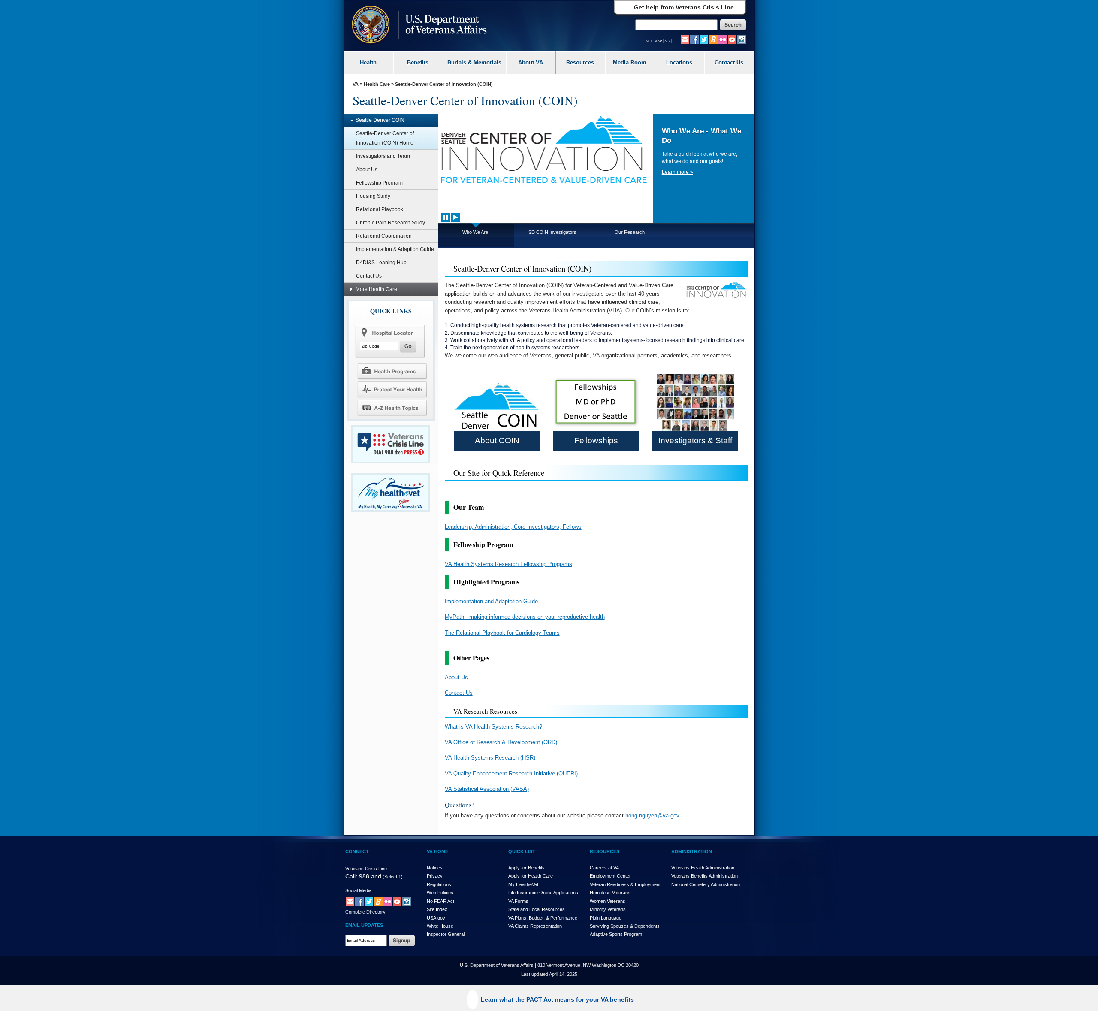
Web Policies (440, 892)
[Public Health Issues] (392, 389)
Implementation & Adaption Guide (395, 249)
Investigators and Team (383, 156)
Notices (435, 867)
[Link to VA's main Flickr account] (722, 39)
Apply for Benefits (526, 867)
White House (440, 926)
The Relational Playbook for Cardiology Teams (502, 633)
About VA (530, 62)
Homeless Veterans (610, 892)
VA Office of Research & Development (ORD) (501, 742)
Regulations (439, 884)
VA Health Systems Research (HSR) (490, 757)
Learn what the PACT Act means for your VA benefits (557, 999)
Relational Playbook (379, 209)
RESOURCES (604, 851)
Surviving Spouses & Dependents (625, 926)
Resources (580, 62)
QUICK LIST (521, 851)
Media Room (629, 62)
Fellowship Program (379, 183)
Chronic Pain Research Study (390, 223)
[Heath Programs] (392, 371)
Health (368, 62)
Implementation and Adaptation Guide (491, 601)
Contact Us (729, 62)
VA (356, 84)
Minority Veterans (608, 909)
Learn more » (677, 172)
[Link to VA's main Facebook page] (694, 39)
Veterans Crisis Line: (366, 868)
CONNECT (357, 851)
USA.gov (436, 917)
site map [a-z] (659, 40)
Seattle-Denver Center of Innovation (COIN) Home (385, 138)
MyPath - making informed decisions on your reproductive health (525, 617)
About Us (366, 169)
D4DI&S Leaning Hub (381, 263)
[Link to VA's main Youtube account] (732, 39)
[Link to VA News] (713, 39)
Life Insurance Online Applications (543, 892)
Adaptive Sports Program (616, 934)
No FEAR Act (440, 901)
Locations (679, 62)
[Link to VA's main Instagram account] (741, 39)
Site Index (437, 909)
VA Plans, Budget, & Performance (542, 917)
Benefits (417, 62)
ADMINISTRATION (691, 851)
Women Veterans (607, 901)
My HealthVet (523, 884)
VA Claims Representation (535, 926)
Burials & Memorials (474, 62)
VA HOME (437, 851)
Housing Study (373, 196)
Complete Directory (365, 911)
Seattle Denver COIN (380, 120)
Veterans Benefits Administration (704, 875)
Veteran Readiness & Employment (625, 884)
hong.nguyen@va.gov (652, 815)
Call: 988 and (363, 876)
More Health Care (376, 289)
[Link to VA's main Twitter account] (704, 39)
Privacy (435, 875)
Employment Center (610, 875)
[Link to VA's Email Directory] (685, 39)
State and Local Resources (536, 909)
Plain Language (605, 917)
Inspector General (446, 934)
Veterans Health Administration (702, 867)
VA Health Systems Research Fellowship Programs (508, 564)
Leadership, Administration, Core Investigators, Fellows (513, 527)
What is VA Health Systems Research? (493, 726)
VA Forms (518, 901)
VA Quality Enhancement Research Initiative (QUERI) (511, 773)
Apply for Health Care (530, 875)
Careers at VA (604, 867)
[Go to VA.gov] (417, 25)
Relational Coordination (384, 236)
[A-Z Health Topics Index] (392, 408)
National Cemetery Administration (705, 884)
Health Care (377, 84)
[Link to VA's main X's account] (369, 901)
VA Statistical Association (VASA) (487, 789)
